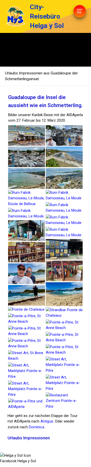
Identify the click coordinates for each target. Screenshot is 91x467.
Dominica (36, 427)
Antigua (46, 421)
